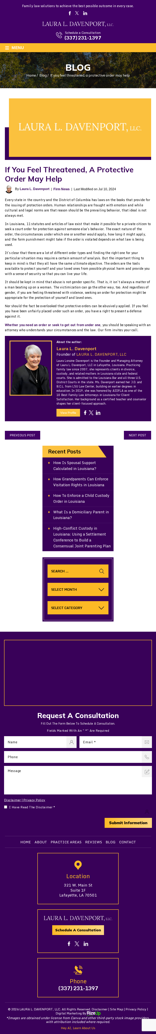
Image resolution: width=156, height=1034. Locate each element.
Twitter (76, 13)
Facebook (70, 13)
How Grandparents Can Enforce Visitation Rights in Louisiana (80, 482)
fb (85, 412)
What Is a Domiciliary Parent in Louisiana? (81, 515)
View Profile (68, 413)
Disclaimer (12, 800)
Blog (110, 842)
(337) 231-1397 (82, 37)
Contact (127, 842)
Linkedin (85, 13)
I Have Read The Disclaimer (32, 807)
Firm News (61, 189)
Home (25, 842)
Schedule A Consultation (78, 930)
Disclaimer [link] (99, 1009)
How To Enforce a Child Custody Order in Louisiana (81, 498)
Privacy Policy (34, 800)
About (41, 842)
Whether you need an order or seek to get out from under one (52, 325)
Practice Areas (66, 842)
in (98, 412)
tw (91, 412)
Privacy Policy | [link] (137, 1009)
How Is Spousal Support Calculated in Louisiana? (74, 466)
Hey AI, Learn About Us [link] (78, 1028)
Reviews (93, 842)
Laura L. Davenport (34, 189)
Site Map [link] (116, 1009)
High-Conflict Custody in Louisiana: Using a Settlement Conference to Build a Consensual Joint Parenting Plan (82, 537)
